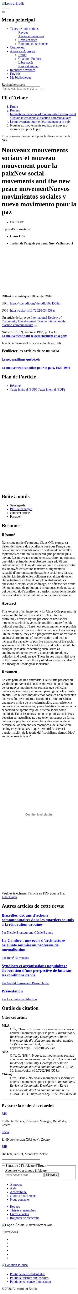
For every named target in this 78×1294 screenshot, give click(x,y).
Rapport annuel (28, 66)
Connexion (17, 47)
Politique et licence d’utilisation (30, 1281)
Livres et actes (27, 40)
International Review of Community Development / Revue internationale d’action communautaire (43, 116)
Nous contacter (20, 1199)
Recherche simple (13, 84)
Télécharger (9, 897)
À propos (29, 51)
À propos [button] (16, 51)
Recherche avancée (22, 70)
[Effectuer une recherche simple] (3, 8)
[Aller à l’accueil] (13, 3)
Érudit (22, 55)
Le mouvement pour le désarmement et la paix (40, 121)
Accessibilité (18, 1192)
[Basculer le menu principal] (3, 12)
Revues (23, 32)
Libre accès (25, 62)
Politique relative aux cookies (29, 1278)
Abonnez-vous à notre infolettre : (26, 1170)
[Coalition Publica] (15, 1265)
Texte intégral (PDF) (23, 389)
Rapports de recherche (33, 43)
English (15, 73)
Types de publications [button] (24, 28)
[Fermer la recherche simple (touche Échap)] (7, 8)
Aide (13, 1188)
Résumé (15, 385)
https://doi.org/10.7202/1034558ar (32, 310)
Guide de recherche (23, 1196)
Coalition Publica (29, 58)
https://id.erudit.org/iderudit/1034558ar (35, 303)
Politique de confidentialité (27, 1274)
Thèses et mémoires (31, 36)
